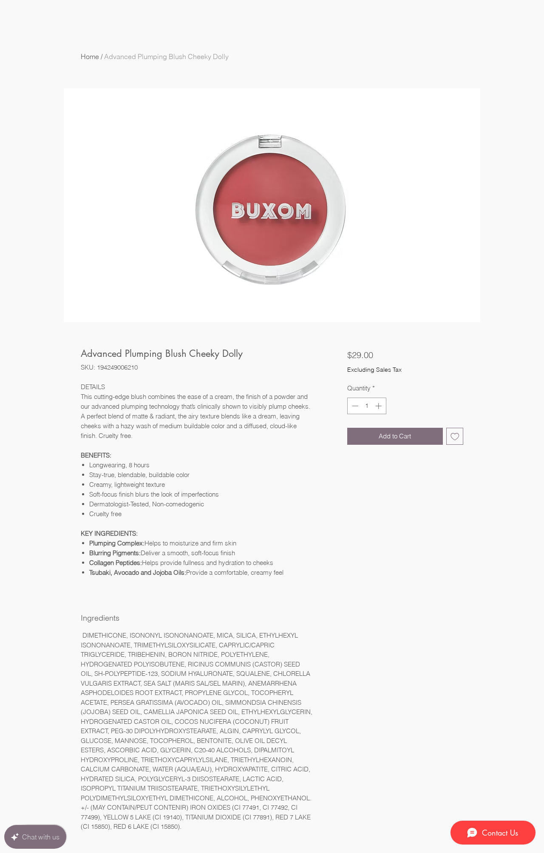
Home (90, 56)
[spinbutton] (367, 406)
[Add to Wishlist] (455, 436)
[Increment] (379, 406)
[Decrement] (354, 406)
